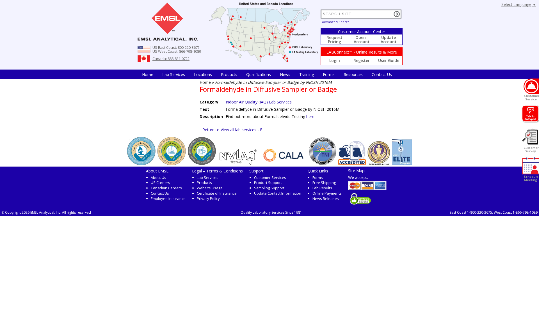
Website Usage (210, 187)
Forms (329, 74)
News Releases (325, 198)
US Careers (160, 182)
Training (306, 74)
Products (229, 74)
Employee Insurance (168, 198)
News (285, 74)
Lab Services (207, 177)
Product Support (268, 182)
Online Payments (327, 193)
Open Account (362, 39)
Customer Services (270, 177)
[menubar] (267, 74)
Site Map (356, 170)
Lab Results (322, 187)
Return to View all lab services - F (232, 129)
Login (334, 60)
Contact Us (382, 74)
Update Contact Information (277, 193)
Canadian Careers (166, 187)
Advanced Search (336, 22)
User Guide (388, 60)
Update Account (389, 39)
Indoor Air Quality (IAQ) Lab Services (259, 102)
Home (147, 74)
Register (361, 60)
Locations (203, 74)
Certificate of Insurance (217, 193)
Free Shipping (324, 182)
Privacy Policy (208, 198)
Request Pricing (334, 39)
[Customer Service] (531, 86)
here (310, 116)
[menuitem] (148, 74)
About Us (158, 177)
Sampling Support (269, 187)
